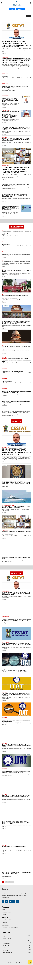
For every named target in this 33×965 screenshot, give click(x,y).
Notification (5, 57)
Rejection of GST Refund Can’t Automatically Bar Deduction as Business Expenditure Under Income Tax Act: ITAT (16, 745)
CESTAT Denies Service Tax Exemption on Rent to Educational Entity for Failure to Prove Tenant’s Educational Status (16, 822)
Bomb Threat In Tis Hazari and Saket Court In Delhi (16, 261)
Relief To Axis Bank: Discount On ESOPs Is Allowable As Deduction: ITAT (16, 402)
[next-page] (12, 882)
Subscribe (20, 9)
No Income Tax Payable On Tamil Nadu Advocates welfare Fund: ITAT (15, 380)
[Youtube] (17, 901)
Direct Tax (4, 126)
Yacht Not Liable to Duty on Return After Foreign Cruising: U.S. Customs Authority (16, 507)
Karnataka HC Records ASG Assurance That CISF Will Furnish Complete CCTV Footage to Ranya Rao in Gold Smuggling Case (16, 86)
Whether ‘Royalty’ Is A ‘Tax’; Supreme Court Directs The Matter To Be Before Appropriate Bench (16, 360)
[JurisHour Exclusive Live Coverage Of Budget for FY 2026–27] (16, 547)
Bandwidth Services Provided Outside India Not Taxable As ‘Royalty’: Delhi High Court (15, 370)
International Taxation (8, 479)
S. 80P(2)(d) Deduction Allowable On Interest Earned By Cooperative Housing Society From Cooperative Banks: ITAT (16, 128)
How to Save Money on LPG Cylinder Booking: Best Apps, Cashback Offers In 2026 (16, 185)
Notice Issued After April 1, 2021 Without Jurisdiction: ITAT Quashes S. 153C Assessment (16, 873)
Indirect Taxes (6, 40)
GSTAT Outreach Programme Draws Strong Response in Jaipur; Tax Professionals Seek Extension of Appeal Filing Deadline (15, 170)
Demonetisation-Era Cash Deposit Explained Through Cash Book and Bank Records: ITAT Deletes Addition (16, 848)
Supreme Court (5, 110)
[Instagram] (6, 901)
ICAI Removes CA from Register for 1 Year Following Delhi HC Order (16, 243)
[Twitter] (13, 901)
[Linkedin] (10, 901)
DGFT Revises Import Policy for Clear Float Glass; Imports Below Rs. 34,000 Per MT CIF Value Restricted (16, 60)
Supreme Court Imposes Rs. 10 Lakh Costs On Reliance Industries (16, 75)
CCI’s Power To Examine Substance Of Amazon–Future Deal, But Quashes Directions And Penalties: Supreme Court (16, 233)
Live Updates (5, 165)
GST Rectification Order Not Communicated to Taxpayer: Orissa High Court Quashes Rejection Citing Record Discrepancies (15, 297)
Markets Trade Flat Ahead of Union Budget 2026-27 (15, 253)
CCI (2, 230)
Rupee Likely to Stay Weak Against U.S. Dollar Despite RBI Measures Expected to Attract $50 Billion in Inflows (14, 195)
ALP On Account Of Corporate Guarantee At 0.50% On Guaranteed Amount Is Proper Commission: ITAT (16, 412)
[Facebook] (3, 901)
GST (2, 294)
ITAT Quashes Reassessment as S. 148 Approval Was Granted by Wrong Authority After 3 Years (15, 669)
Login (12, 9)
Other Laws (5, 73)
